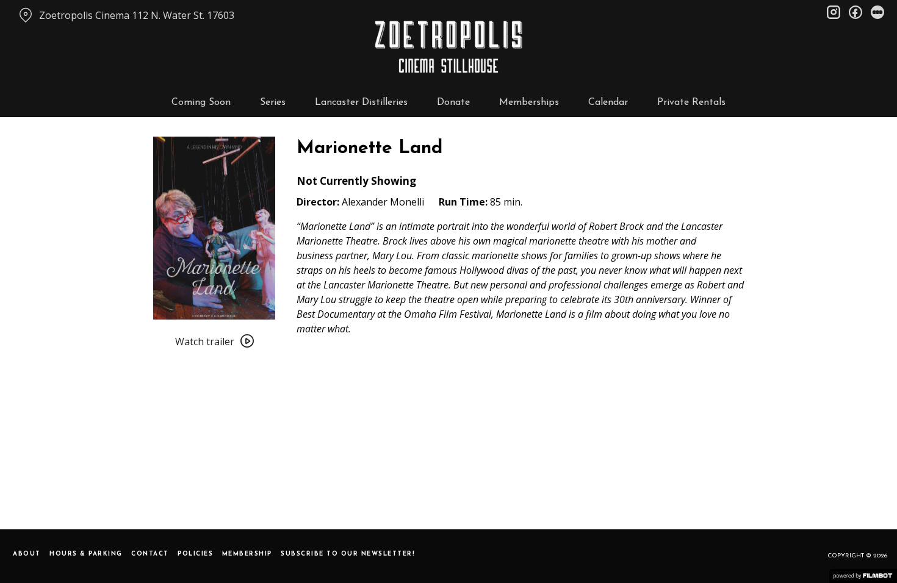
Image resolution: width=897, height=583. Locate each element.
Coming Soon (201, 102)
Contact (150, 554)
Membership (247, 554)
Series (273, 102)
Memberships (529, 102)
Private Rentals (691, 102)
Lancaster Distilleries (361, 102)
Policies (195, 554)
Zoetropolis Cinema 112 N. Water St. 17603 (136, 15)
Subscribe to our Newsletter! (348, 554)
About (27, 554)
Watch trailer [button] (204, 341)
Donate (453, 102)
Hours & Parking (86, 554)
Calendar (608, 102)
